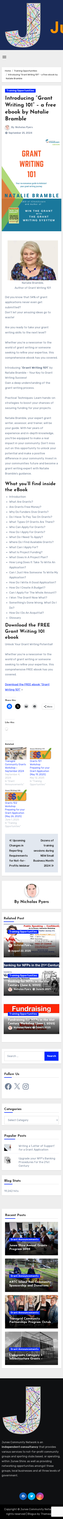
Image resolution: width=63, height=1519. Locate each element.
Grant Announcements (25, 1239)
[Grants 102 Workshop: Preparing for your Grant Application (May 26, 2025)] (16, 795)
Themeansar (48, 1513)
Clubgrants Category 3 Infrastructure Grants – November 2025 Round (26, 1359)
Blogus (32, 1513)
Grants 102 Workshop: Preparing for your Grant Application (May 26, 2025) (15, 810)
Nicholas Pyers (24, 127)
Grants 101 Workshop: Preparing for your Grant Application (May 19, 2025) (40, 768)
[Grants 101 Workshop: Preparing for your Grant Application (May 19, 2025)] (40, 753)
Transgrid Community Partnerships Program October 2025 (31, 1322)
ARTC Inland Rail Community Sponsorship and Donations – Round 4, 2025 (30, 1286)
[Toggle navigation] (4, 57)
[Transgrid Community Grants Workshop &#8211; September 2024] (16, 753)
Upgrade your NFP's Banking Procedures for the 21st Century (37, 1162)
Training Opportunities (20, 90)
